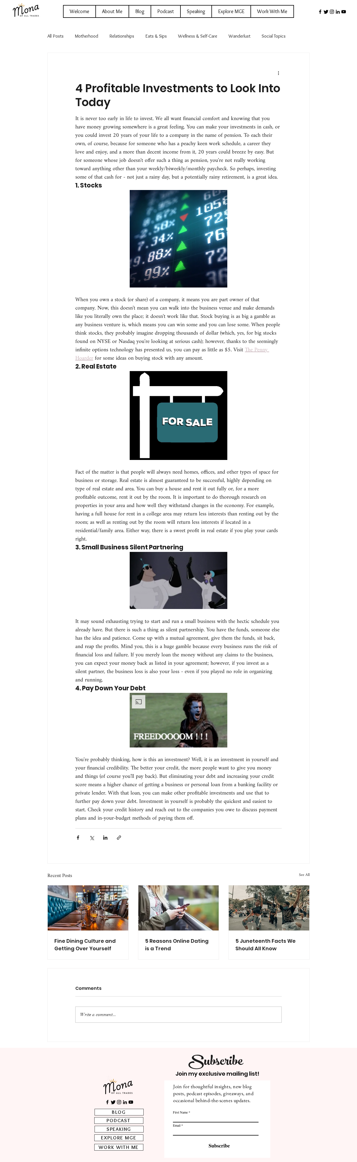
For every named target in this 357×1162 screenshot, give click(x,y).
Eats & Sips (156, 36)
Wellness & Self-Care (197, 36)
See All (304, 875)
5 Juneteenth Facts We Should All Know (265, 944)
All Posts (55, 36)
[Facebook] (320, 11)
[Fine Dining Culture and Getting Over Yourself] (88, 907)
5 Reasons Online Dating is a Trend (177, 944)
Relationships (121, 36)
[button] (178, 239)
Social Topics (274, 36)
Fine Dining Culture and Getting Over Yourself (85, 944)
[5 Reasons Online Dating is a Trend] (178, 907)
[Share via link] (119, 837)
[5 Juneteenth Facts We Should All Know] (269, 907)
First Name (180, 1112)
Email (176, 1125)
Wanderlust (239, 36)
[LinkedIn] (338, 11)
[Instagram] (332, 11)
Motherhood (86, 36)
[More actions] (278, 73)
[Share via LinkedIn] (105, 837)
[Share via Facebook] (78, 837)
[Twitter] (326, 11)
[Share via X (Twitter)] (91, 837)
